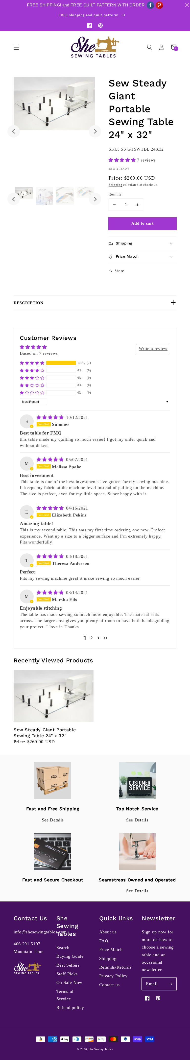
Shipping (115, 185)
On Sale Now (69, 982)
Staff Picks (67, 973)
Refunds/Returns (115, 967)
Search (63, 947)
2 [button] (92, 637)
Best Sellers (68, 965)
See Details (53, 819)
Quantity (115, 194)
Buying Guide (70, 956)
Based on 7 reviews (39, 353)
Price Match (111, 949)
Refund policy (70, 1007)
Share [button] (119, 271)
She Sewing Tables (101, 1049)
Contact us (109, 984)
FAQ (103, 940)
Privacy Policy (113, 975)
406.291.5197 (27, 943)
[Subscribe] (170, 984)
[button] (16, 47)
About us (108, 931)
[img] (51, 417)
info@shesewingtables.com (40, 931)
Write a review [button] (153, 348)
